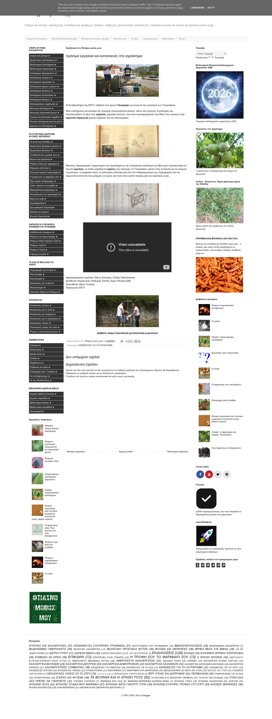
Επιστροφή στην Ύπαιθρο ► (44, 371)
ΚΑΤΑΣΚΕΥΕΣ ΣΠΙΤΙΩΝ (40, 670)
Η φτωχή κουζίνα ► (39, 254)
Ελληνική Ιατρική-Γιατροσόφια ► (45, 172)
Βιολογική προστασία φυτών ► (45, 112)
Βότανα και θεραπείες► (41, 159)
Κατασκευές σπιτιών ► (41, 305)
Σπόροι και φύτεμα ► (40, 55)
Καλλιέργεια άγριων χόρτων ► (45, 86)
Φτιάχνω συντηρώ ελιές (52, 459)
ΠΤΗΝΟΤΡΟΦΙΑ (42, 677)
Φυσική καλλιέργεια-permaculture (46, 121)
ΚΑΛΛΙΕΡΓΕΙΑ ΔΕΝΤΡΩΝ (81, 664)
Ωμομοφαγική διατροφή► (42, 207)
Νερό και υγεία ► (38, 198)
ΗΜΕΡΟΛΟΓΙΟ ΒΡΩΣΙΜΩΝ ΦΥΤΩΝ (90, 661)
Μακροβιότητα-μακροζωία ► (44, 190)
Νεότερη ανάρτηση (76, 451)
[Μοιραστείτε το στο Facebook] (136, 341)
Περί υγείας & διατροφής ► (43, 181)
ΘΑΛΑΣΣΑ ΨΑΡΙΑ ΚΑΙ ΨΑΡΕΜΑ (180, 661)
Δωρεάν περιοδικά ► (40, 398)
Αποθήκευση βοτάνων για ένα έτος (217, 238)
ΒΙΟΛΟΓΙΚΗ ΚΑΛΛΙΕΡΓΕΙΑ (87, 649)
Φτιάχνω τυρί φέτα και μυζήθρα (51, 545)
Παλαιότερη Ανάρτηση (177, 451)
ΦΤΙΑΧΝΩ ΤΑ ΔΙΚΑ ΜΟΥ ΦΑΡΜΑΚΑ (77, 684)
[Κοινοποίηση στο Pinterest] (139, 341)
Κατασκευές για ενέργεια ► (43, 314)
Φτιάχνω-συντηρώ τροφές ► (44, 236)
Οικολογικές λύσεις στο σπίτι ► (45, 327)
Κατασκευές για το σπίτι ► (42, 309)
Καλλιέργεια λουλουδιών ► (43, 95)
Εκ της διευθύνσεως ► (41, 380)
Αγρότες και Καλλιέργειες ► (43, 126)
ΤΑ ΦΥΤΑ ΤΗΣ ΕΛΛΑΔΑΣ (210, 677)
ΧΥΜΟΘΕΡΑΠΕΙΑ (65, 687)
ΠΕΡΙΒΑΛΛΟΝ (199, 673)
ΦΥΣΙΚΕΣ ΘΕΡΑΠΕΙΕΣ (223, 684)
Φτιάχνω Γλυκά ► (39, 249)
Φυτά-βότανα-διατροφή (64, 38)
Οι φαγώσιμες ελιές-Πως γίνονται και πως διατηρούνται (51, 530)
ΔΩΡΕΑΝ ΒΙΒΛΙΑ (84, 653)
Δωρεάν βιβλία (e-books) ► (43, 394)
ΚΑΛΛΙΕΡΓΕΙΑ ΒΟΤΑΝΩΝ (44, 664)
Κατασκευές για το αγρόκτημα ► (45, 318)
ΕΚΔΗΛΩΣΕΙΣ (163, 653)
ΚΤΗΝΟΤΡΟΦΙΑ (94, 670)
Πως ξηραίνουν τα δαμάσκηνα (226, 448)
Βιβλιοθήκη (168, 38)
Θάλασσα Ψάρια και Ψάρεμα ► (45, 292)
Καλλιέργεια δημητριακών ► (43, 73)
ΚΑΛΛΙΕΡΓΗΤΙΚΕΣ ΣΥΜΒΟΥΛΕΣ (64, 667)
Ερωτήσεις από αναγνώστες (225, 353)
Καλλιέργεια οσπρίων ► (41, 77)
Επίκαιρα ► (35, 345)
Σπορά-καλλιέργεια (36, 38)
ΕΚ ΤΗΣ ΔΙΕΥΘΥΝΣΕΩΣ (136, 653)
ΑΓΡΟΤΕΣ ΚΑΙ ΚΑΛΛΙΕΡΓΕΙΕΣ (47, 645)
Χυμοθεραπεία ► (38, 203)
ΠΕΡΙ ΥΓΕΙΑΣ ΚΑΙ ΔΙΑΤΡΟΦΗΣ (166, 673)
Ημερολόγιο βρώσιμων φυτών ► (46, 146)
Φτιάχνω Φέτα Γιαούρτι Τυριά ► (45, 241)
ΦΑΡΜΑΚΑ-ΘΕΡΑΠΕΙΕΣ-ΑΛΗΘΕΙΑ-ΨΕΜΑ (148, 681)
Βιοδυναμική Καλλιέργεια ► (43, 64)
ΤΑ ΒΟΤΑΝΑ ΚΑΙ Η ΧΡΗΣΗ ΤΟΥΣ (116, 677)
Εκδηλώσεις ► (37, 349)
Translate (219, 57)
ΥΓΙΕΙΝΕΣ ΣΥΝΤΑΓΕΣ (84, 681)
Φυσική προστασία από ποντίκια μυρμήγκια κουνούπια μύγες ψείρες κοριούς (227, 419)
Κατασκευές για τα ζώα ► (42, 283)
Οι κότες (49, 573)
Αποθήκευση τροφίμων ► (42, 232)
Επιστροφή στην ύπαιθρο (224, 400)
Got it (211, 7)
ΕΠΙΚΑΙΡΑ (76, 657)
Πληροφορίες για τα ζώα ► (43, 270)
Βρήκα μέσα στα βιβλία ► (42, 407)
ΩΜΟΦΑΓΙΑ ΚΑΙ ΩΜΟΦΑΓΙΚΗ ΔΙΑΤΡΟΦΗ (100, 687)
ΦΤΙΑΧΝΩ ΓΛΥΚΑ (183, 681)
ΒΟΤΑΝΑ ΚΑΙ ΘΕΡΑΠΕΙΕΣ (171, 649)
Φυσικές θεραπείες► (40, 216)
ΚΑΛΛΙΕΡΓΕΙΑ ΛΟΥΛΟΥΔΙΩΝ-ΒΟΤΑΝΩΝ (204, 664)
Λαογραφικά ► (37, 411)
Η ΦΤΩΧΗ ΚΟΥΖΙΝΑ (209, 657)
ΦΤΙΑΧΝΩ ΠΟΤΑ (39, 684)
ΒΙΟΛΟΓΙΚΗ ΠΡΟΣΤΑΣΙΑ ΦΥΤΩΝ (127, 649)
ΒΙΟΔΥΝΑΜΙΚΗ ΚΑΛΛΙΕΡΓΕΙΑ (224, 646)
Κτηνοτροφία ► (37, 278)
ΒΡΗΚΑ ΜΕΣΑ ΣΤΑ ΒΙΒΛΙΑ (211, 649)
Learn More (197, 7)
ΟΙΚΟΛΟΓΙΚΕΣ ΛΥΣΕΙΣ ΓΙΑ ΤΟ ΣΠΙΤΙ (69, 673)
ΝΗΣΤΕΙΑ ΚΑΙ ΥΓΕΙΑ (217, 670)
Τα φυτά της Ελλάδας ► (41, 142)
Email (182, 38)
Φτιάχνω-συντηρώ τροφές (95, 38)
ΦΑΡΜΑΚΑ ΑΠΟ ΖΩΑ (111, 681)
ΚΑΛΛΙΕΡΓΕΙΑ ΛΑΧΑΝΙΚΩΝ (161, 664)
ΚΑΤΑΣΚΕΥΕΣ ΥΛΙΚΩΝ (69, 670)
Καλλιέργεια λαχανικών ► (42, 82)
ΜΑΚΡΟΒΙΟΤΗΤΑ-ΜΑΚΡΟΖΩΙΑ (142, 670)
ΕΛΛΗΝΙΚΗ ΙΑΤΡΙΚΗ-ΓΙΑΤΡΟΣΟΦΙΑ (222, 653)
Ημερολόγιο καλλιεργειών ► (43, 60)
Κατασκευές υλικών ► (40, 323)
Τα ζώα (135, 38)
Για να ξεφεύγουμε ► (40, 376)
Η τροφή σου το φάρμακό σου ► (46, 177)
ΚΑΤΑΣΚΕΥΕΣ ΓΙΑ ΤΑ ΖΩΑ (139, 667)
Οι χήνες (216, 321)
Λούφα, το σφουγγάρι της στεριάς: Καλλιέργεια (224, 433)
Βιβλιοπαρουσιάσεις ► (41, 402)
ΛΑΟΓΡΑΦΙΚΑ (114, 670)
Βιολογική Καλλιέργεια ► (42, 108)
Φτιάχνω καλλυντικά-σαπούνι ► (45, 331)
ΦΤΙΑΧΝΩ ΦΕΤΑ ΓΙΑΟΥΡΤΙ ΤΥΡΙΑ (125, 684)
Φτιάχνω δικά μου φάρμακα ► (45, 163)
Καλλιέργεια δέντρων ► (41, 99)
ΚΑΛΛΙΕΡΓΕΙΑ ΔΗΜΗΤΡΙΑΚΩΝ (120, 664)
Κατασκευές (120, 38)
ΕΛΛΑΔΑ (189, 653)
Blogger (146, 695)
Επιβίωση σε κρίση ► (40, 367)
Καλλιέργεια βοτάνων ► (41, 90)
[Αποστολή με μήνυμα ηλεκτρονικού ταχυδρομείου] (127, 341)
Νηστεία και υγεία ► (39, 212)
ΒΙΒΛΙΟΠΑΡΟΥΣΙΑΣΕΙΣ (188, 645)
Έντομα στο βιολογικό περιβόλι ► (46, 117)
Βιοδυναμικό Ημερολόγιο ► (43, 68)
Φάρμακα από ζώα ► (40, 168)
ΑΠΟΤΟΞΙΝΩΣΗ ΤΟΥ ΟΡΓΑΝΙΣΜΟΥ (150, 646)
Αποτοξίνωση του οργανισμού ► (46, 194)
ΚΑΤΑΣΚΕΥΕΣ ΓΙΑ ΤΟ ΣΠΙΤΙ (224, 667)
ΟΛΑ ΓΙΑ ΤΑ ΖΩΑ (103, 674)
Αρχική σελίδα (126, 451)
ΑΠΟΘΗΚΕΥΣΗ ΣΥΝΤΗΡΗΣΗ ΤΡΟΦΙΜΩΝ (99, 645)
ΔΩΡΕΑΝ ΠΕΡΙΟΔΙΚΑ (111, 653)
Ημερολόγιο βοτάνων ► (41, 150)
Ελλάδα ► (35, 358)
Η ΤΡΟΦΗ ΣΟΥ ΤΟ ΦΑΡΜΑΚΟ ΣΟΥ (159, 657)
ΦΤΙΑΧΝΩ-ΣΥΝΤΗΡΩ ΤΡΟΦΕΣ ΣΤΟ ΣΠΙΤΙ (178, 684)
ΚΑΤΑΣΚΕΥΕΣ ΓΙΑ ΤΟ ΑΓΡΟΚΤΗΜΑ (95, 345)
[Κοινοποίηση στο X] (133, 341)
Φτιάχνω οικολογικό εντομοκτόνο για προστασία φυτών (51, 446)
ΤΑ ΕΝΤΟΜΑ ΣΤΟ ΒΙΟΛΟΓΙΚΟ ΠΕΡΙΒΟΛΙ (172, 677)
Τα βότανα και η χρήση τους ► (45, 155)
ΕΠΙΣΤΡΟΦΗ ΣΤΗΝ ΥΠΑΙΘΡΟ (108, 657)
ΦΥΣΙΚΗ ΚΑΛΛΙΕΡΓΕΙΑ (40, 687)
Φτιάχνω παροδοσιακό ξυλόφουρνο (51, 560)
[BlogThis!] (130, 341)
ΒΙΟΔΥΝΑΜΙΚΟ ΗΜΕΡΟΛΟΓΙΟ (47, 649)
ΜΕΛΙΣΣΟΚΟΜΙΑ (172, 670)
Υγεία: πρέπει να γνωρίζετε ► (44, 185)
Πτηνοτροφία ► (37, 274)
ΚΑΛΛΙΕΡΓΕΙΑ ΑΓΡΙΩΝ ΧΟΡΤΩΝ (220, 661)
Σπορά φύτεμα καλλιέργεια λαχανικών (52, 477)
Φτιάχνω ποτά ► (38, 245)
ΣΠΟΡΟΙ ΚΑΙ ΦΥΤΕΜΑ (69, 677)
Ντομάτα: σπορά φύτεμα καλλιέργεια (52, 428)
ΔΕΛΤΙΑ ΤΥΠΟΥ (59, 653)
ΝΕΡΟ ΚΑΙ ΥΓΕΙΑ (193, 670)
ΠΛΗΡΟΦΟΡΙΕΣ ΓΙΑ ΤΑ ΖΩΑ (229, 673)
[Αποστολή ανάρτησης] (121, 341)
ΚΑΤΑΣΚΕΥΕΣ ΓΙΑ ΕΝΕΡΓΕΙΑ (105, 667)
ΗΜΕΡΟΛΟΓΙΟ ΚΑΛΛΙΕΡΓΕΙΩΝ (135, 660)
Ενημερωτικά (150, 38)
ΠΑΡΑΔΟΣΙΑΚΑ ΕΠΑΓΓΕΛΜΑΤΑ (129, 674)
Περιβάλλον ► (37, 362)
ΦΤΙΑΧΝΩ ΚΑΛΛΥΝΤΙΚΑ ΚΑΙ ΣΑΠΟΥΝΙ (218, 681)
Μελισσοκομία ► (38, 287)
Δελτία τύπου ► (37, 354)
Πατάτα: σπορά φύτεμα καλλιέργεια (52, 493)
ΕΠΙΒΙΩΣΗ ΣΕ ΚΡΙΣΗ (48, 657)
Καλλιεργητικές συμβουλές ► (44, 104)
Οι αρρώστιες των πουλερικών (226, 384)
